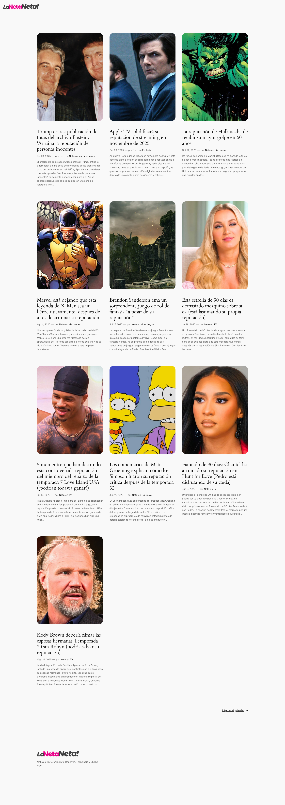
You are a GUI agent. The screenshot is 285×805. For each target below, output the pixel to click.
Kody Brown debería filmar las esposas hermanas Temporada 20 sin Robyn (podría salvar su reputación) (69, 644)
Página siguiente (235, 710)
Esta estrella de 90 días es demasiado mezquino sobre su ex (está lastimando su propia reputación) (213, 309)
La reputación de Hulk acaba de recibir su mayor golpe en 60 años (215, 138)
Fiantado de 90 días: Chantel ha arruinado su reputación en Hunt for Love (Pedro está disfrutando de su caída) (214, 473)
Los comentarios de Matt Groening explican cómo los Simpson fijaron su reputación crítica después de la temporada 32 (142, 476)
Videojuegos (147, 324)
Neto (62, 156)
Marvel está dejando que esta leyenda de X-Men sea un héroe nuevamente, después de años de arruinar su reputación (68, 309)
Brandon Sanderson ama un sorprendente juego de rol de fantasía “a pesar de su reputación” (139, 309)
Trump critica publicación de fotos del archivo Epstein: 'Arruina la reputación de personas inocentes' (67, 140)
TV (215, 324)
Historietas (220, 150)
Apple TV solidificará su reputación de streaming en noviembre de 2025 (138, 138)
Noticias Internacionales (82, 156)
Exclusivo (147, 150)
